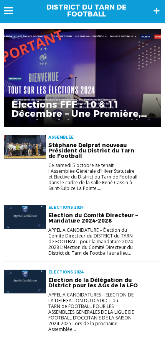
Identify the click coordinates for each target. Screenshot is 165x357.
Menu (12, 10)
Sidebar (156, 10)
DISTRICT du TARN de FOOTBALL (86, 10)
